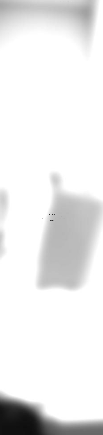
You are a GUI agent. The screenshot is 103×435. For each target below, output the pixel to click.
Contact (72, 1)
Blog (68, 1)
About (59, 1)
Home (56, 1)
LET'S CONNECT (51, 220)
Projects (64, 1)
